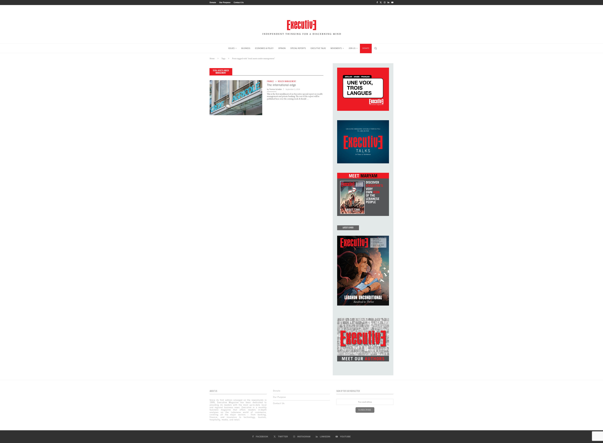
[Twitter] (381, 2)
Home (212, 58)
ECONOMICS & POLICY (264, 48)
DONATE (365, 48)
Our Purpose (225, 2)
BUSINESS (245, 48)
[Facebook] (377, 2)
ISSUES (231, 48)
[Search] (375, 48)
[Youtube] (392, 2)
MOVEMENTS (336, 48)
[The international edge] (236, 97)
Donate (213, 2)
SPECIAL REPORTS (298, 48)
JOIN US (352, 48)
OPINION (282, 48)
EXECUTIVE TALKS (318, 48)
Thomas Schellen (275, 89)
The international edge (281, 85)
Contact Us (239, 2)
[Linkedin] (388, 2)
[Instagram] (385, 2)
